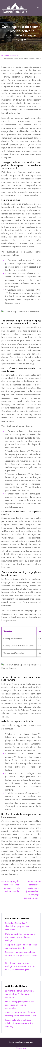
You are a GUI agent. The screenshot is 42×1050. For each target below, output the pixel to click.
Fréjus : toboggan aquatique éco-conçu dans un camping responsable (20, 1005)
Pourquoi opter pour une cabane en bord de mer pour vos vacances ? (21, 955)
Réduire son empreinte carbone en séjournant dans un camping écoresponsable (31, 889)
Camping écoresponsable (11, 55)
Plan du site (21, 1048)
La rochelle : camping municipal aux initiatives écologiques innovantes (19, 994)
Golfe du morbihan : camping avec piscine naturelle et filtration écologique (21, 937)
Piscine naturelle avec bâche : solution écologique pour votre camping (19, 1023)
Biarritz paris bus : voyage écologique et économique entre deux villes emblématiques (20, 966)
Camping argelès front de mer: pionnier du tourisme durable (12, 886)
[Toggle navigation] (37, 8)
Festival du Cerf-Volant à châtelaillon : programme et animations (17, 926)
